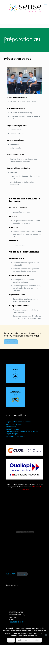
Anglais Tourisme (12, 429)
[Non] (46, 635)
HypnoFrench (11, 426)
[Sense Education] (24, 8)
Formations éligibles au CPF (16, 436)
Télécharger (22, 574)
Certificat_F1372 (11, 574)
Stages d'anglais (12, 434)
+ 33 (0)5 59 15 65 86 (16, 622)
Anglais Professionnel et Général (18, 422)
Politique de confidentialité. (28, 640)
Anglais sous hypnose (14, 424)
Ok (11, 640)
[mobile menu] (45, 5)
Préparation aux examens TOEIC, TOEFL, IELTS (23, 431)
